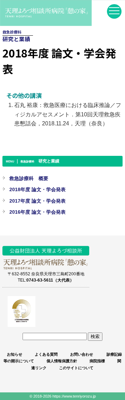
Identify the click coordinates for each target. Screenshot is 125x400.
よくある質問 (46, 354)
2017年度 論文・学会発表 (37, 201)
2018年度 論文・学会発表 (37, 189)
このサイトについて (76, 368)
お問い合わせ (81, 354)
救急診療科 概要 (28, 178)
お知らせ (14, 354)
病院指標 (97, 361)
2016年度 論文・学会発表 (37, 212)
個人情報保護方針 (62, 361)
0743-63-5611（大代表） (50, 280)
